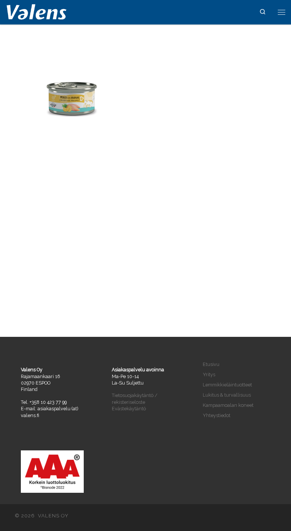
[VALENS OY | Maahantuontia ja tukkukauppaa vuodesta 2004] (36, 11)
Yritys (209, 374)
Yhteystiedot (216, 415)
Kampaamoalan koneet (228, 405)
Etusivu (211, 364)
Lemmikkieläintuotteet (227, 385)
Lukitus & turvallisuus (227, 395)
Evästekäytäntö (129, 408)
